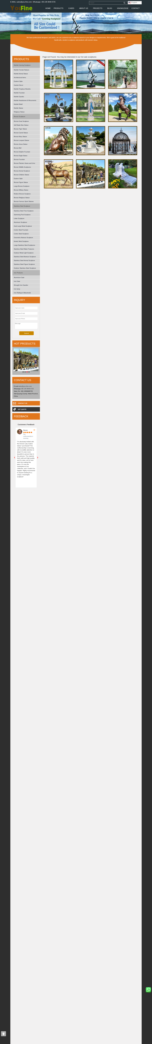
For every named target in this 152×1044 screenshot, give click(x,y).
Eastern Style (18, 81)
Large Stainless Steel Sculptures (24, 245)
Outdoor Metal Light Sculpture (24, 253)
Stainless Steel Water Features (24, 249)
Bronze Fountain (19, 159)
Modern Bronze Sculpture (22, 194)
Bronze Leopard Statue (21, 140)
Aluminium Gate (19, 277)
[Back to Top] (4, 1034)
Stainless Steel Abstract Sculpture (25, 256)
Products (58, 8)
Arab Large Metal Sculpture (23, 226)
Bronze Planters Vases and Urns (24, 163)
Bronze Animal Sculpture (22, 171)
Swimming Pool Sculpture (22, 214)
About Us (83, 8)
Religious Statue (19, 112)
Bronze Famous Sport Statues (24, 201)
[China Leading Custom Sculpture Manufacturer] (21, 9)
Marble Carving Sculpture (22, 65)
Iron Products (18, 273)
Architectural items (20, 77)
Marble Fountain (19, 93)
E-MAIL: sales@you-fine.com (21, 2)
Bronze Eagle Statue (20, 155)
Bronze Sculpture (19, 116)
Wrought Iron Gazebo (21, 285)
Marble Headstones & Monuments (25, 100)
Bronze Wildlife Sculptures (22, 167)
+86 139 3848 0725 (27, 389)
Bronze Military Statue (21, 190)
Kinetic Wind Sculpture (21, 241)
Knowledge (122, 8)
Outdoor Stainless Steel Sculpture (25, 268)
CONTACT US (22, 403)
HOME (48, 8)
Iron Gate (17, 281)
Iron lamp (17, 289)
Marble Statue (18, 108)
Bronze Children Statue (21, 175)
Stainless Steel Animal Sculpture (24, 260)
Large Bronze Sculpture (21, 186)
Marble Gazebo (19, 96)
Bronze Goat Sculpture (21, 121)
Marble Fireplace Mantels (22, 89)
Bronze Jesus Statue (20, 144)
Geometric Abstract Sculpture (23, 237)
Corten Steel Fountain (21, 230)
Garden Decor (18, 85)
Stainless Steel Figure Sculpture (24, 264)
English (134, 2)
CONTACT (135, 8)
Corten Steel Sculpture (21, 234)
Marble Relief (18, 104)
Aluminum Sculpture (20, 222)
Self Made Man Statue (21, 125)
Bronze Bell (17, 148)
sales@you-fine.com (25, 386)
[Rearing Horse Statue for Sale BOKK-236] (26, 360)
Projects (97, 8)
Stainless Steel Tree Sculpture (24, 211)
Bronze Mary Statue (20, 136)
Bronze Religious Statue (22, 197)
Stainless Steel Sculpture (22, 206)
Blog (109, 8)
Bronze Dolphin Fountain (22, 152)
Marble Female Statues (21, 70)
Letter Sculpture (19, 218)
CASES (71, 8)
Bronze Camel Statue (21, 133)
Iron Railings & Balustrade (22, 293)
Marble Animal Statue (21, 73)
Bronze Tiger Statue (20, 129)
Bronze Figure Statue (21, 182)
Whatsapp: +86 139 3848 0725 (44, 2)
